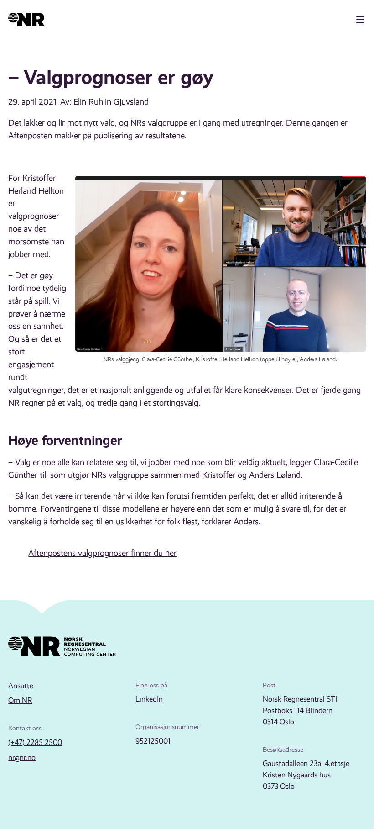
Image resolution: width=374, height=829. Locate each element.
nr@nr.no (22, 757)
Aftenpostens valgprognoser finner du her (102, 553)
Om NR (20, 700)
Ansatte (20, 685)
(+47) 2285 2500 (35, 742)
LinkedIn (149, 699)
